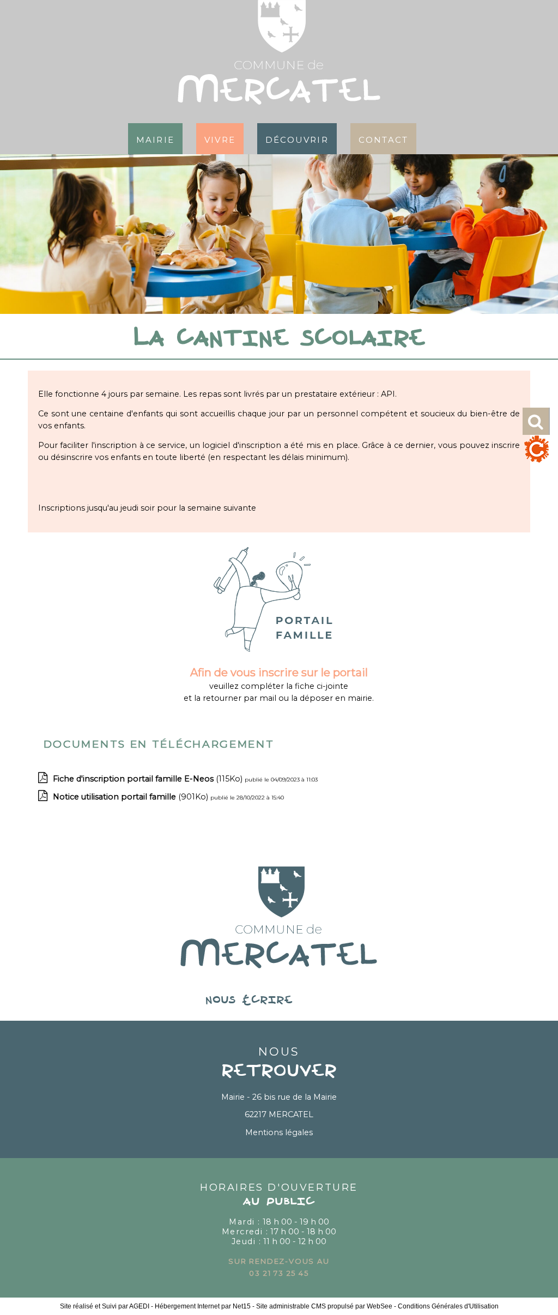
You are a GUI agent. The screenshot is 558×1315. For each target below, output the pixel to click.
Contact (383, 138)
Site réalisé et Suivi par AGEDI (104, 1306)
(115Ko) (149, 779)
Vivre (219, 138)
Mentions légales (279, 1132)
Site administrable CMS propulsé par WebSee (324, 1306)
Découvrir (297, 138)
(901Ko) (131, 797)
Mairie (155, 138)
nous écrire (279, 1000)
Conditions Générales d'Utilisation (448, 1306)
